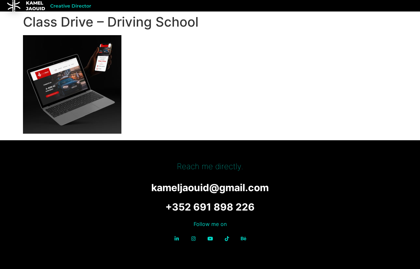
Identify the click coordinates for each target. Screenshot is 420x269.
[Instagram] (193, 238)
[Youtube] (210, 238)
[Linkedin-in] (176, 238)
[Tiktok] (227, 238)
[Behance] (243, 238)
